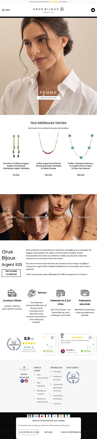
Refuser (48, 432)
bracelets (85, 217)
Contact (57, 403)
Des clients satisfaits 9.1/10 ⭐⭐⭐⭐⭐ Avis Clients (48, 2)
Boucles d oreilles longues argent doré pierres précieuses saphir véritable (16, 166)
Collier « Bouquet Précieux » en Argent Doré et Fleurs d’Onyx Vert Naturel (81, 166)
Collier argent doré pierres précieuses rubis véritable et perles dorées (48, 166)
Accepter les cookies (29, 432)
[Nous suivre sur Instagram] (26, 381)
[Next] (92, 154)
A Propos (57, 371)
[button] (6, 10)
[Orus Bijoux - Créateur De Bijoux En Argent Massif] (48, 10)
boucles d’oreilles (36, 217)
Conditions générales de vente (58, 387)
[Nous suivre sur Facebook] (22, 381)
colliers (60, 217)
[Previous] (5, 154)
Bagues (12, 217)
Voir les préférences (70, 432)
